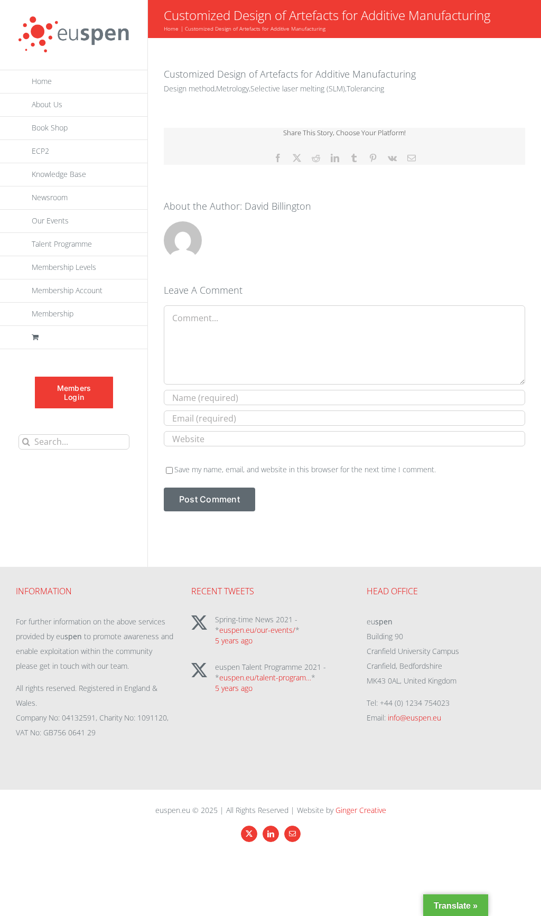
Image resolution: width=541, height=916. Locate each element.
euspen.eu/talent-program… (265, 677)
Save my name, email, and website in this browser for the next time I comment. (305, 469)
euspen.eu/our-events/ (257, 630)
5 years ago (234, 640)
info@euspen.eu (414, 718)
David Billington (278, 206)
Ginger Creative (360, 810)
